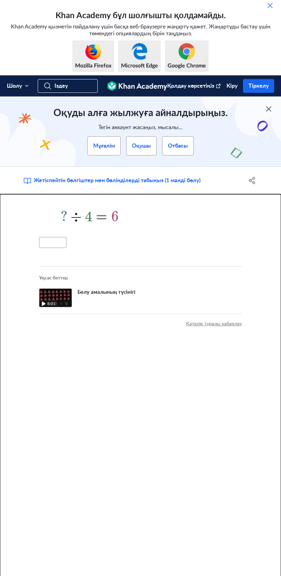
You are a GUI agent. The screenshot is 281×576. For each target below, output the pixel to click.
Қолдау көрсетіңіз (190, 86)
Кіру (232, 86)
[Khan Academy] (137, 86)
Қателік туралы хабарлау (214, 324)
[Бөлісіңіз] (252, 180)
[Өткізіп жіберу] (270, 5)
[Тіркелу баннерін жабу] (269, 109)
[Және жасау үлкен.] (140, 215)
